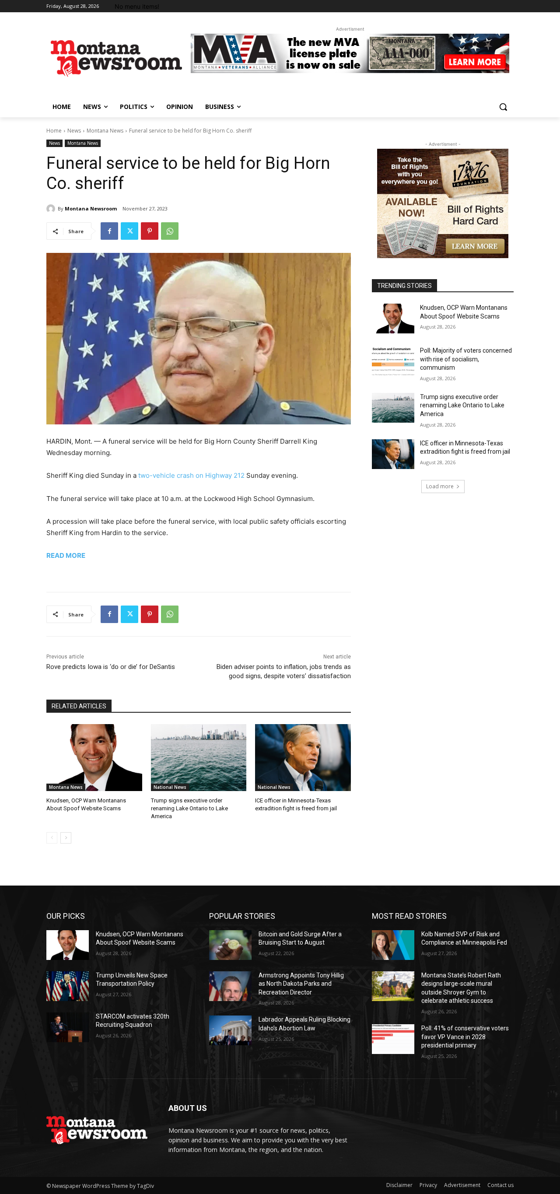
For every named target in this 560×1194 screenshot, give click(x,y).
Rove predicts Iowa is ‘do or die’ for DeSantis (110, 667)
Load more (440, 486)
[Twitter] (129, 231)
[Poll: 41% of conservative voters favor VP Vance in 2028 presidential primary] (393, 1039)
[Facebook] (109, 231)
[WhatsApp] (169, 231)
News (74, 130)
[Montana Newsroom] (52, 208)
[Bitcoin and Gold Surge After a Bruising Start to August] (230, 945)
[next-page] (65, 838)
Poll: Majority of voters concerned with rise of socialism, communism (466, 359)
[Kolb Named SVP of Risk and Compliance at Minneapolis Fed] (393, 945)
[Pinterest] (149, 231)
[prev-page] (51, 838)
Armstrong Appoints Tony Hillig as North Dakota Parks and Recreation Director (301, 984)
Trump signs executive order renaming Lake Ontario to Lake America (189, 808)
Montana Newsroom (91, 208)
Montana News (105, 130)
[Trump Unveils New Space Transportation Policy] (67, 986)
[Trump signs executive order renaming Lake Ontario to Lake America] (199, 757)
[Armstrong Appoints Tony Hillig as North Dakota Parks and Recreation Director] (230, 986)
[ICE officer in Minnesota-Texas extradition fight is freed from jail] (303, 757)
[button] (503, 106)
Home (54, 130)
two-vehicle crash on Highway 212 (191, 475)
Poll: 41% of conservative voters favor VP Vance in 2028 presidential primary (465, 1037)
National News (170, 787)
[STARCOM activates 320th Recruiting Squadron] (67, 1027)
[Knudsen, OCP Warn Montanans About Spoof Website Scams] (94, 757)
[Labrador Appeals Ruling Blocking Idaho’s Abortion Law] (230, 1030)
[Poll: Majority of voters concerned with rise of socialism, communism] (393, 361)
